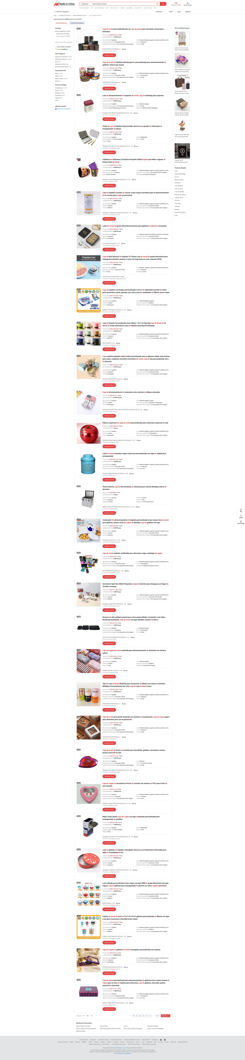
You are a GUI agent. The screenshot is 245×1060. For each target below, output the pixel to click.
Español (103, 1042)
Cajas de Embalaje (152, 1026)
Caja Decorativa (80, 1031)
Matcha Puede (114, 8)
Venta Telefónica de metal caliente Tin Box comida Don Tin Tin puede (182, 71)
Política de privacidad (116, 1039)
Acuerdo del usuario (103, 1039)
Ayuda (171, 12)
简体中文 (78, 1042)
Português (115, 1042)
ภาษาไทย (160, 1042)
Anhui (59, 90)
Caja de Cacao (179, 197)
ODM (59, 76)
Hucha (107, 8)
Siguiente (165, 1016)
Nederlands (149, 1042)
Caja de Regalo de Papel (83, 1026)
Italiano (122, 1042)
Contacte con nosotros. (64, 109)
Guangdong (61, 88)
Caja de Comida (148, 8)
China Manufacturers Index (119, 1044)
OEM (59, 73)
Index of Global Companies (149, 1044)
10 (83, 1016)
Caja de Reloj (103, 1026)
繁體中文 (84, 1042)
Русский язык (130, 1042)
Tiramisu (177, 206)
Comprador (158, 12)
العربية (142, 1042)
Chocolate (178, 203)
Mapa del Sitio (146, 1039)
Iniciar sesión (187, 5)
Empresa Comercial (63, 57)
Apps (178, 12)
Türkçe (167, 1042)
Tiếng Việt (173, 1042)
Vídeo (78, 28)
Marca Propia (61, 78)
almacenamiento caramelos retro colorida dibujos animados (131, 392)
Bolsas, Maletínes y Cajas (62, 31)
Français (96, 1042)
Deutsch (109, 1042)
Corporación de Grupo (63, 67)
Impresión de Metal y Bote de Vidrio (110, 1028)
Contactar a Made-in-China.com (132, 1039)
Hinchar (177, 209)
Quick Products (106, 1044)
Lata (92, 8)
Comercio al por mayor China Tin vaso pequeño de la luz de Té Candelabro (182, 50)
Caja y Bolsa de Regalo (62, 34)
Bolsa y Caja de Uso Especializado (86, 1028)
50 (92, 1016)
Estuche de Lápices (180, 194)
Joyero (125, 1026)
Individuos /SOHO (62, 64)
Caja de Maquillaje (99, 8)
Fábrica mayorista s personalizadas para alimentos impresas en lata (135, 423)
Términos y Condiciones (125, 1053)
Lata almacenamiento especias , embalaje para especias (133, 95)
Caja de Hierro (138, 8)
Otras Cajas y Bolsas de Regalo (132, 1028)
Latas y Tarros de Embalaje (155, 1028)
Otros (57, 81)
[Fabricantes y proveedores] (64, 4)
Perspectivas (155, 1039)
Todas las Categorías (62, 12)
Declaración (93, 1039)
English (72, 1042)
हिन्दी (155, 1042)
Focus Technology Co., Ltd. (119, 1048)
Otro (58, 62)
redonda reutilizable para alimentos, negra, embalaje (132, 553)
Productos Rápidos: (84, 8)
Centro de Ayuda (83, 1039)
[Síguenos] (161, 1039)
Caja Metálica (129, 8)
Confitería (122, 8)
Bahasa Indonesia (182, 1042)
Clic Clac (177, 200)
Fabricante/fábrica (63, 59)
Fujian (58, 98)
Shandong (60, 95)
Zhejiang (60, 93)
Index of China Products (134, 1044)
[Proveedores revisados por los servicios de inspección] (63, 47)
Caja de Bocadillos (180, 212)
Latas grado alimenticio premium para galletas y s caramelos (134, 226)
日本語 (90, 1042)
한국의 (137, 1042)
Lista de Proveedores (77, 23)
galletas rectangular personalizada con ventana (131, 950)
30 (87, 1016)
